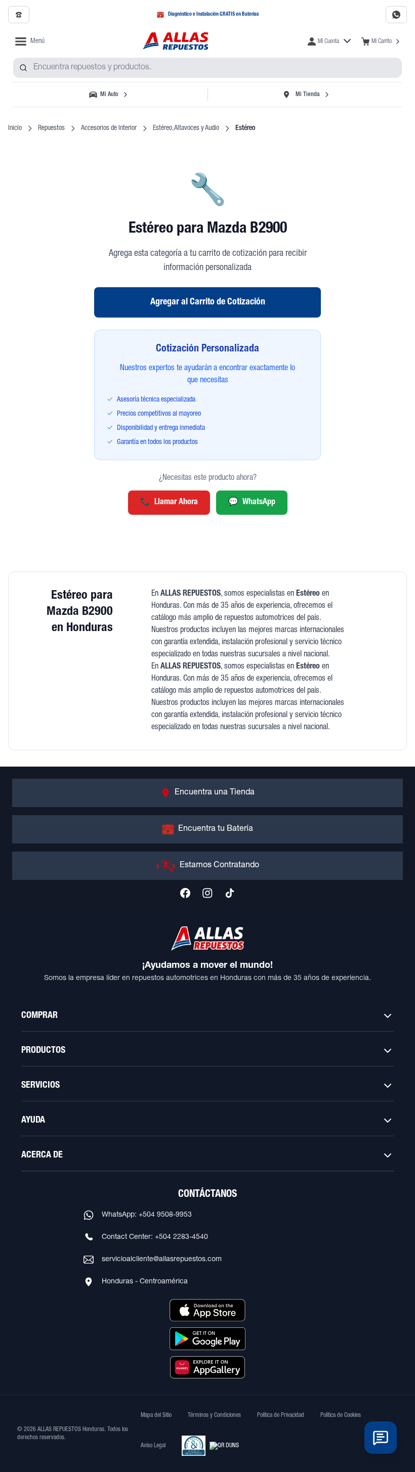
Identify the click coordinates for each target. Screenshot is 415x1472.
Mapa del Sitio (156, 1415)
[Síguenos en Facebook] (185, 893)
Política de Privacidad (280, 1415)
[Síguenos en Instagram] (207, 893)
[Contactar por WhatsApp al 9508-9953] (396, 14)
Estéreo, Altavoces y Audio (186, 128)
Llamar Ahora (169, 503)
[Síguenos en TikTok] (230, 893)
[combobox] (207, 68)
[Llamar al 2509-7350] (18, 14)
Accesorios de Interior (109, 128)
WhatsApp (251, 503)
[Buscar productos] (23, 68)
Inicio (15, 128)
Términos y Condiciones (214, 1415)
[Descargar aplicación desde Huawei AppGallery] (207, 1367)
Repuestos (51, 128)
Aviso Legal (153, 1446)
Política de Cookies (340, 1415)
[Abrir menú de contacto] (380, 1437)
